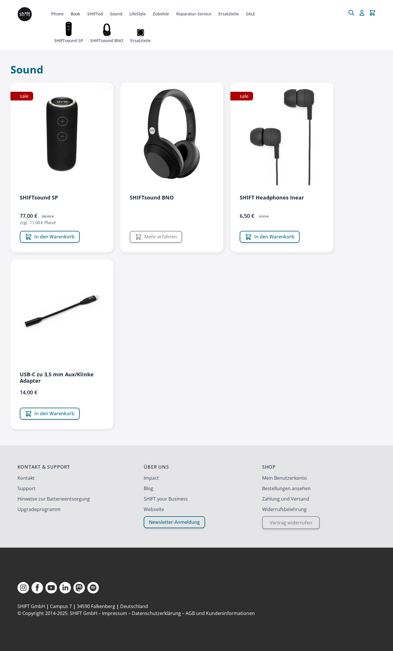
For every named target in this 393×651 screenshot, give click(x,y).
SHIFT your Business (166, 499)
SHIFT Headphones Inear (272, 197)
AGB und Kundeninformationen (220, 613)
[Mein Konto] (362, 12)
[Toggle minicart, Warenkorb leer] (372, 12)
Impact (151, 478)
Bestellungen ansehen (286, 488)
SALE (250, 14)
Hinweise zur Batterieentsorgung (53, 499)
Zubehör (161, 14)
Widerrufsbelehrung (284, 509)
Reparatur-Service (193, 14)
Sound (116, 14)
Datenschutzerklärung (156, 613)
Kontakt (26, 478)
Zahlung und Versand (285, 499)
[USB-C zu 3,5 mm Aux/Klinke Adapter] (61, 310)
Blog (148, 488)
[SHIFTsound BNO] (171, 133)
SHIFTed (95, 14)
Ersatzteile (228, 14)
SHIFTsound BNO (152, 197)
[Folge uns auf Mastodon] (79, 588)
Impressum (114, 613)
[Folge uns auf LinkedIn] (65, 588)
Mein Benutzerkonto (284, 478)
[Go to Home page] (24, 14)
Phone (57, 14)
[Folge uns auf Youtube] (51, 588)
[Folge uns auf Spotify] (93, 588)
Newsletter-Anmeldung (174, 522)
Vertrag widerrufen (291, 522)
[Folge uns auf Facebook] (37, 588)
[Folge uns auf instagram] (23, 588)
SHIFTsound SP (39, 197)
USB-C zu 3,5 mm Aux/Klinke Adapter (57, 377)
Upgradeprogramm (39, 509)
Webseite (154, 509)
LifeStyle (137, 14)
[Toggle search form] (351, 12)
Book (75, 14)
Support (26, 488)
